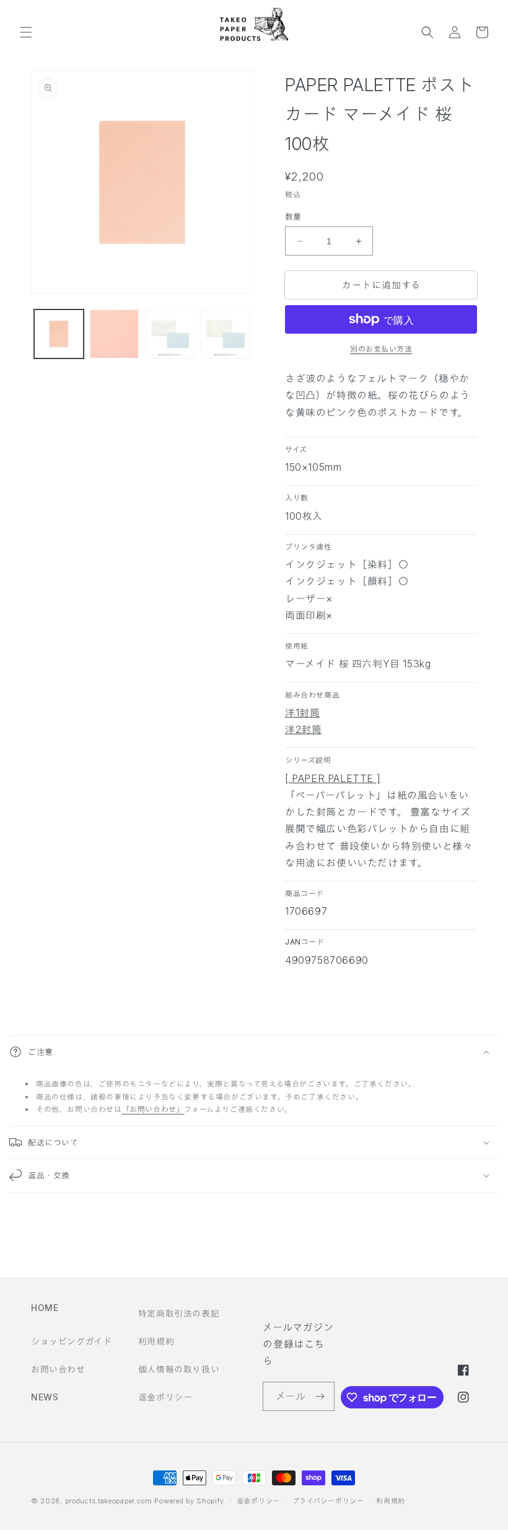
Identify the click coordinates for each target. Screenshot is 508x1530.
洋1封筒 (302, 712)
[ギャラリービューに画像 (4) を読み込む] (225, 334)
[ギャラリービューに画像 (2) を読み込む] (114, 334)
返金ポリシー (165, 1397)
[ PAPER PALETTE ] (332, 778)
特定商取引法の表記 (178, 1313)
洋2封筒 (303, 729)
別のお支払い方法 (381, 349)
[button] (26, 32)
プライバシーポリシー (328, 1501)
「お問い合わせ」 (153, 1109)
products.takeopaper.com (108, 1501)
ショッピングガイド (71, 1341)
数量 (293, 216)
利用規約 (156, 1341)
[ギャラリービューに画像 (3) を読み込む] (170, 334)
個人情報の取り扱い (178, 1369)
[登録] (320, 1396)
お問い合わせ (58, 1369)
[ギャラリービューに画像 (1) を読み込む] (59, 334)
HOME (44, 1307)
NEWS (44, 1397)
